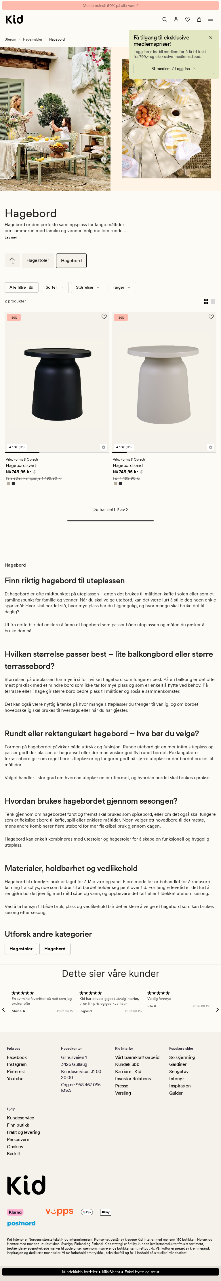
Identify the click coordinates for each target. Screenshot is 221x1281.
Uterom (10, 39)
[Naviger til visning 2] (56, 452)
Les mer (11, 237)
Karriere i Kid (128, 1071)
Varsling (123, 1093)
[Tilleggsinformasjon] (33, 472)
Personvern (18, 1139)
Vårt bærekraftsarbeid (137, 1057)
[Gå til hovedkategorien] (12, 260)
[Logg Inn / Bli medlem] (176, 19)
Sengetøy (178, 1071)
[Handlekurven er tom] (199, 19)
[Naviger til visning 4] (164, 452)
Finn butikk (18, 1125)
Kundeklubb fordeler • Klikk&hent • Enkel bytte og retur (110, 1271)
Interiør (176, 1078)
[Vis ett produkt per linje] (213, 301)
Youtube (15, 1078)
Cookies (15, 1146)
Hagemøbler (32, 39)
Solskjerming (182, 1057)
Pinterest (16, 1071)
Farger (118, 287)
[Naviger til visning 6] (193, 452)
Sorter (51, 287)
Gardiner (177, 1064)
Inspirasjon (179, 1086)
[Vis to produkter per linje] (206, 301)
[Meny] (210, 19)
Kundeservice (20, 1118)
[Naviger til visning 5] (179, 452)
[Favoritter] (187, 19)
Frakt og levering (23, 1132)
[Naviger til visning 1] (22, 452)
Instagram (17, 1064)
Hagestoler (37, 260)
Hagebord (71, 260)
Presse (121, 1086)
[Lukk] (210, 37)
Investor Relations (132, 1078)
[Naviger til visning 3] (92, 452)
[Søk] (164, 19)
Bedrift (14, 1153)
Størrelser (85, 287)
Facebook (16, 1057)
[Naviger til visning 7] (208, 452)
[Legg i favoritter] (104, 317)
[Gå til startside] (14, 19)
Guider (176, 1093)
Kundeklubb (127, 1064)
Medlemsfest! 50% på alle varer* (110, 5)
